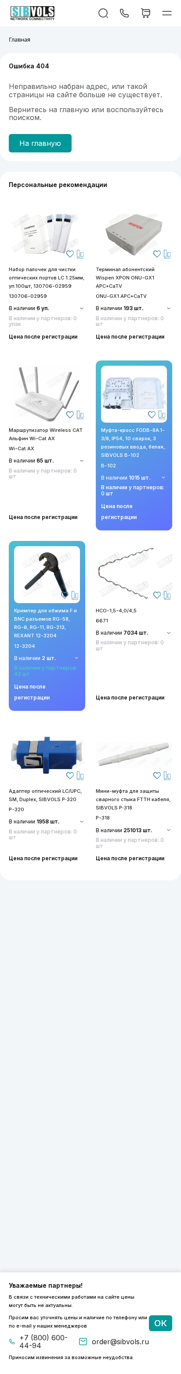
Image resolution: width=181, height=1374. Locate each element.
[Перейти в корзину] (145, 13)
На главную (40, 143)
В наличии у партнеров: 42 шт (45, 671)
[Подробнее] (47, 233)
